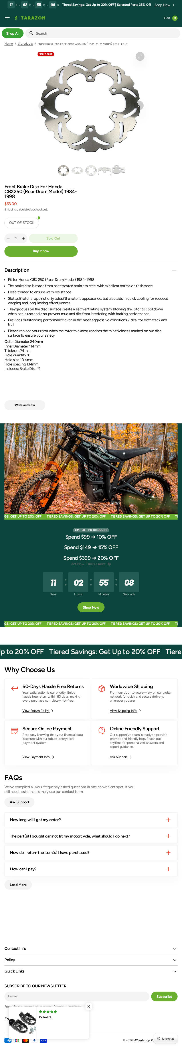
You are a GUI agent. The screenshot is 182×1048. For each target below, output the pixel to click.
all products (25, 44)
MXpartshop (141, 1040)
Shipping (10, 209)
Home (8, 44)
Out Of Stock (21, 222)
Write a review (25, 405)
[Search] (29, 33)
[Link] (47, 699)
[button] (7, 18)
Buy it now (41, 251)
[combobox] (107, 33)
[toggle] (174, 270)
